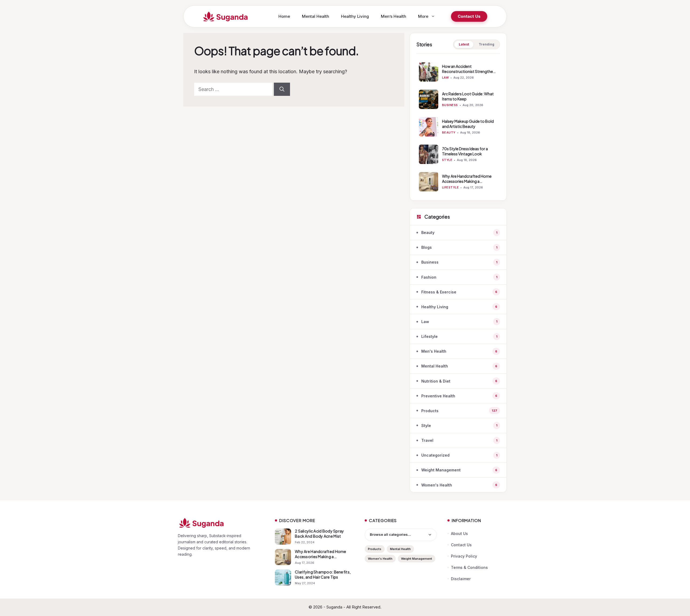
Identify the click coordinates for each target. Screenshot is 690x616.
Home (284, 16)
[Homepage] (221, 522)
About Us (459, 533)
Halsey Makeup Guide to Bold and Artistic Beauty (468, 124)
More (423, 16)
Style (447, 160)
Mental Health (315, 16)
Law (445, 77)
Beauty (449, 132)
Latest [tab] (464, 44)
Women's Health (380, 559)
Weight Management (416, 559)
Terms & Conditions (469, 567)
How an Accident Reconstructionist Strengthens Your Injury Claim (469, 71)
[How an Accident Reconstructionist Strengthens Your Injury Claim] (428, 72)
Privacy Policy (464, 556)
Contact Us (469, 16)
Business (450, 105)
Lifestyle (450, 187)
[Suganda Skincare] (225, 16)
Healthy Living (355, 16)
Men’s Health (393, 16)
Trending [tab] (486, 44)
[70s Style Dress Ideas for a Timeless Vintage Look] (428, 154)
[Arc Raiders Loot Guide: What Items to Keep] (428, 99)
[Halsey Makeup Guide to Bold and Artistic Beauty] (428, 126)
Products (374, 549)
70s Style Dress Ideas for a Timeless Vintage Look (465, 151)
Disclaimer (461, 578)
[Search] (282, 89)
